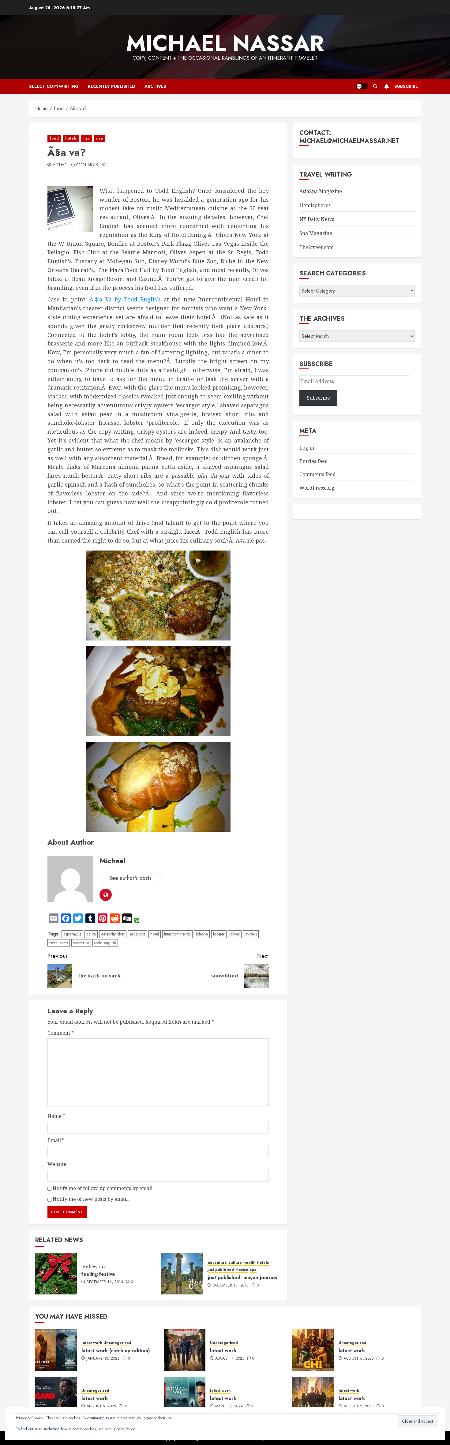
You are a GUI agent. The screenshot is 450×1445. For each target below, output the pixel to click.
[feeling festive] (56, 1273)
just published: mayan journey (242, 1277)
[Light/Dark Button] (362, 86)
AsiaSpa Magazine (320, 191)
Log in (306, 447)
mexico (241, 1269)
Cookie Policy (124, 1429)
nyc (86, 138)
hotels (71, 138)
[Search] (375, 86)
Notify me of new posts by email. (91, 1199)
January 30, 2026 (103, 1358)
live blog (89, 1266)
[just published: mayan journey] (182, 1273)
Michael (60, 165)
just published (221, 1269)
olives (235, 934)
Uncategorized (117, 1343)
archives (155, 86)
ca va (91, 934)
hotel (154, 934)
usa (99, 138)
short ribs (81, 943)
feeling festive (98, 1274)
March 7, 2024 (229, 1406)
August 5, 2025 (101, 1406)
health (249, 1262)
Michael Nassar (225, 43)
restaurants (58, 943)
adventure (217, 1262)
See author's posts (130, 878)
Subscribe (406, 86)
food (54, 138)
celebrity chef (113, 934)
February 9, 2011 (92, 165)
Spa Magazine (315, 233)
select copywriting (54, 86)
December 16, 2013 (105, 1282)
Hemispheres (315, 205)
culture (235, 1262)
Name (56, 1116)
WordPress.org (317, 487)
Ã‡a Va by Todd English (125, 299)
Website (56, 1164)
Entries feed (313, 461)
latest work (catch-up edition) (115, 1350)
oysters (251, 934)
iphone (202, 934)
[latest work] (184, 1350)
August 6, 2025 (359, 1358)
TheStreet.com (316, 247)
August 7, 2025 (229, 1358)
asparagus (72, 934)
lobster (219, 934)
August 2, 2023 (359, 1406)
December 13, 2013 (230, 1285)
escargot (137, 934)
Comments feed (317, 474)
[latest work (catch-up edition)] (56, 1350)
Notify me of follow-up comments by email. (103, 1188)
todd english (105, 943)
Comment (60, 1032)
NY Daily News (316, 219)
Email (56, 1140)
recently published (111, 86)
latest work (91, 1343)
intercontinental (177, 934)
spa (253, 1269)
